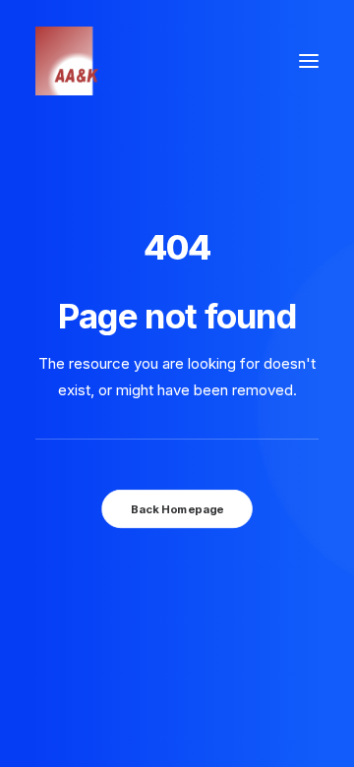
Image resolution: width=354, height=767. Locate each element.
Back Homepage (177, 508)
